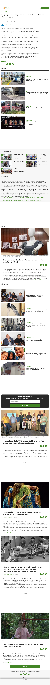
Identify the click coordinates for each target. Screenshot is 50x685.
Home (2, 11)
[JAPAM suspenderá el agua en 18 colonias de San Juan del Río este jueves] (13, 309)
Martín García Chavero (8, 264)
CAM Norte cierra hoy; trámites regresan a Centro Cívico (43, 163)
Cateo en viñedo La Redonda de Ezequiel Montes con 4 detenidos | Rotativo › (22, 200)
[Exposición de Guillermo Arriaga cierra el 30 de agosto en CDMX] (25, 241)
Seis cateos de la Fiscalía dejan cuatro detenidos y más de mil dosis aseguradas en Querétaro (37, 123)
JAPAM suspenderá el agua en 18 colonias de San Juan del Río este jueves (37, 310)
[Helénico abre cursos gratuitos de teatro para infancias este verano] (25, 625)
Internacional (30, 352)
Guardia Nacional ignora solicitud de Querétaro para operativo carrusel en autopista (35, 325)
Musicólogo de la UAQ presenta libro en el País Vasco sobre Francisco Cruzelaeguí (23, 442)
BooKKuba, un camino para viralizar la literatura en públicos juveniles (36, 354)
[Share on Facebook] (7, 64)
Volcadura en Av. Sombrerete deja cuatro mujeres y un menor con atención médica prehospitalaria (37, 79)
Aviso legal (12, 671)
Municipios (28, 106)
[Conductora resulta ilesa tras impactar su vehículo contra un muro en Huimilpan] (13, 107)
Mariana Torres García (8, 517)
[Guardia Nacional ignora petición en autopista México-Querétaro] (13, 295)
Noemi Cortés (8, 24)
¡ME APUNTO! (25, 405)
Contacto (38, 671)
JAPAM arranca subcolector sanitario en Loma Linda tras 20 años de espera (18, 171)
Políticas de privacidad (20, 671)
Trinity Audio (13, 21)
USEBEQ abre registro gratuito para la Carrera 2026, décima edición (42, 157)
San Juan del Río (30, 293)
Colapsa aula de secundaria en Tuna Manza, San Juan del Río (35, 369)
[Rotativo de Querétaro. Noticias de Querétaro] (21, 8)
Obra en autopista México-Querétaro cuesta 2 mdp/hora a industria (35, 340)
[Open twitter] (24, 674)
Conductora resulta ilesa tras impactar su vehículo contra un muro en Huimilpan (37, 108)
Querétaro (29, 76)
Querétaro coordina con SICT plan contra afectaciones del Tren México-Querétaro (19, 164)
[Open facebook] (21, 674)
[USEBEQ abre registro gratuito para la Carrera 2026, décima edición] (31, 157)
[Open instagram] (26, 674)
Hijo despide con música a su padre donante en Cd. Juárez (18, 156)
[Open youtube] (29, 674)
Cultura (6, 11)
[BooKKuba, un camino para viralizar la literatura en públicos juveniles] (13, 353)
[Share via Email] (13, 64)
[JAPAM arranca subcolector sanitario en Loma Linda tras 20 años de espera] (6, 171)
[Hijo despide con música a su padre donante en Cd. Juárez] (6, 157)
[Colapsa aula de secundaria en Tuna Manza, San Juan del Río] (13, 368)
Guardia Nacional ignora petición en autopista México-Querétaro (35, 296)
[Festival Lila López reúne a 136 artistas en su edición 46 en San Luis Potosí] (25, 494)
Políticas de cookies (30, 671)
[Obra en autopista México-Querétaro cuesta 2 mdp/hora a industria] (13, 339)
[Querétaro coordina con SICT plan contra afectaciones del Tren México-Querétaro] (6, 164)
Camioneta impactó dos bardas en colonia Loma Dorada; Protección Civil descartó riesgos (37, 94)
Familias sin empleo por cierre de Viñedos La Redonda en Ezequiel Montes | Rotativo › (24, 197)
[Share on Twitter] (10, 64)
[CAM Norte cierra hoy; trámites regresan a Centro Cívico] (31, 164)
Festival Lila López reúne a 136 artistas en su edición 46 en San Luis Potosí (22, 513)
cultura (4, 61)
